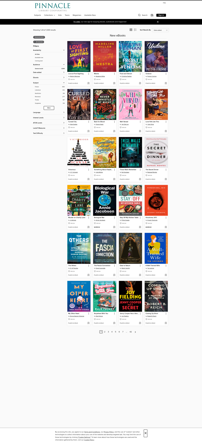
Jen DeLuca (125, 124)
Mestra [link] (96, 74)
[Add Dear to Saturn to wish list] (140, 275)
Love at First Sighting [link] (76, 74)
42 (131, 332)
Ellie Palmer (99, 316)
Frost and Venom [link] (126, 74)
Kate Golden (73, 124)
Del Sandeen (125, 172)
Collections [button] (49, 15)
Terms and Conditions (92, 432)
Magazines (77, 15)
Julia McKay (99, 172)
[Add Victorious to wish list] (88, 179)
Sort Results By (145, 30)
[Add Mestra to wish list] (114, 83)
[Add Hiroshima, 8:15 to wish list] (165, 227)
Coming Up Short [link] (152, 314)
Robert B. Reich (151, 316)
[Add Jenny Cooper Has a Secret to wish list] (140, 323)
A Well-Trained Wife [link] (153, 266)
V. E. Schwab (74, 172)
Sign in (161, 15)
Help (164, 3)
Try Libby (76, 22)
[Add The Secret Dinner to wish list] (165, 179)
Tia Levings (150, 268)
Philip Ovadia (125, 220)
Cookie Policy (89, 440)
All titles (37, 54)
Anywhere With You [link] (101, 314)
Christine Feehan (127, 76)
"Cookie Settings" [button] (84, 437)
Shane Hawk (99, 124)
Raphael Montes (152, 172)
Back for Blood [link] (99, 122)
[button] (142, 16)
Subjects (37, 15)
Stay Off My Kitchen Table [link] (129, 218)
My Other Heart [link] (73, 314)
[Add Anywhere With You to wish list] (114, 323)
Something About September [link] (103, 170)
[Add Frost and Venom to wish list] (140, 83)
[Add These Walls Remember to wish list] (140, 179)
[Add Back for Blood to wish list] (114, 131)
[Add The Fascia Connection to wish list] (114, 275)
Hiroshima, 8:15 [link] (151, 218)
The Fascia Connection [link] (102, 266)
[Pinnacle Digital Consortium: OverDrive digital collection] (52, 7)
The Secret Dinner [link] (152, 170)
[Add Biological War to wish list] (114, 227)
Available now (39, 57)
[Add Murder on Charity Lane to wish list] (88, 227)
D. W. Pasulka (74, 268)
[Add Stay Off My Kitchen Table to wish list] (140, 227)
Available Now (90, 15)
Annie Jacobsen (100, 220)
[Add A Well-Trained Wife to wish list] (165, 275)
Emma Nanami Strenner (77, 316)
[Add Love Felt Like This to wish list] (165, 131)
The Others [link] (72, 266)
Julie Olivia (150, 124)
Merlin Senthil (126, 268)
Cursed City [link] (72, 122)
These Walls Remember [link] (128, 170)
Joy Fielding (125, 316)
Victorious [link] (72, 170)
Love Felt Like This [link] (152, 122)
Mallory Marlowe (75, 76)
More (48, 108)
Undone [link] (148, 74)
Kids (60, 15)
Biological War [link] (99, 218)
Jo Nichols (73, 220)
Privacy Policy (109, 432)
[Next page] (135, 332)
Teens (67, 15)
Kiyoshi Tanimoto (152, 220)
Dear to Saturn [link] (125, 266)
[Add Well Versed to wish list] (140, 131)
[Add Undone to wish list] (165, 83)
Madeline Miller (100, 76)
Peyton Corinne (151, 76)
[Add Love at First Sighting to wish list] (88, 83)
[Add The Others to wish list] (88, 275)
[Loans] (152, 16)
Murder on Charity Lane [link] (76, 218)
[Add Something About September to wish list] (114, 179)
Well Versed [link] (124, 122)
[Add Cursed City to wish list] (88, 131)
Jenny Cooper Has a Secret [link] (129, 314)
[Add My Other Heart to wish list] (88, 323)
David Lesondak (100, 268)
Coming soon (39, 61)
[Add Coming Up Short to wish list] (165, 323)
